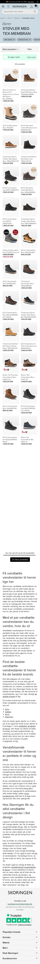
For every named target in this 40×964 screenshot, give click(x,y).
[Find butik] (8, 6)
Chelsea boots (23, 39)
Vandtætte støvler (29, 18)
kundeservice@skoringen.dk (20, 904)
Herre (10, 18)
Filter (29, 49)
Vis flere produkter (20, 559)
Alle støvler (8, 39)
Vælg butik (31, 57)
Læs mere (31, 2)
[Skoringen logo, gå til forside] (19, 6)
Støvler (17, 18)
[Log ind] (31, 6)
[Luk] (37, 1)
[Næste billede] (14, 77)
